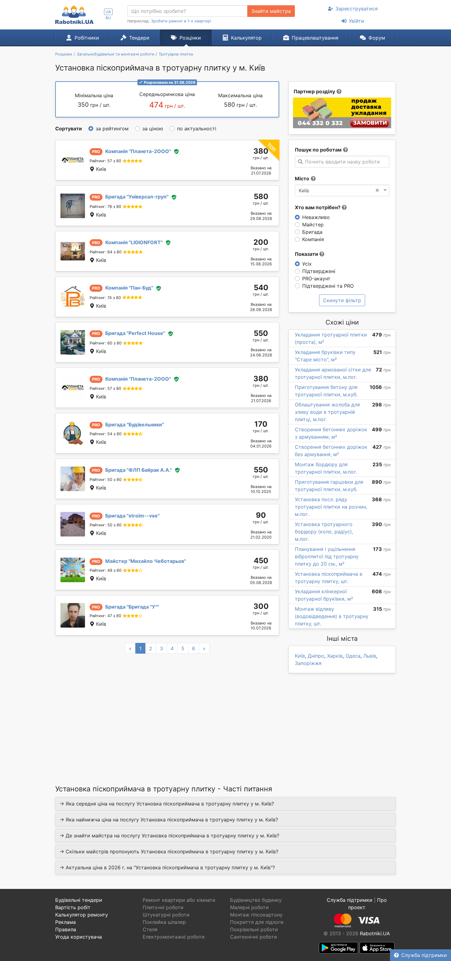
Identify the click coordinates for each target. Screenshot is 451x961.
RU (108, 18)
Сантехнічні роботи (253, 937)
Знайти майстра (271, 11)
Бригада (312, 232)
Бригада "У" (132, 607)
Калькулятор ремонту (81, 915)
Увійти (356, 21)
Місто (302, 178)
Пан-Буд (129, 288)
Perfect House (135, 333)
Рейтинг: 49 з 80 (105, 570)
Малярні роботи (249, 907)
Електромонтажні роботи (174, 937)
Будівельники (134, 424)
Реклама (65, 922)
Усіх (307, 264)
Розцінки (190, 38)
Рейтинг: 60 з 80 (105, 343)
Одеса (352, 656)
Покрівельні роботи (254, 929)
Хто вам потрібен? (318, 207)
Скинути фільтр (342, 300)
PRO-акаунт (316, 278)
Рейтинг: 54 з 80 (105, 434)
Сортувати (68, 128)
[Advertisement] (167, 711)
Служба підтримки (424, 955)
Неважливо (316, 217)
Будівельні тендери (78, 900)
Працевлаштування (315, 38)
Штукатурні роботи (166, 915)
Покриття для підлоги (256, 922)
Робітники (87, 38)
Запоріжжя (308, 663)
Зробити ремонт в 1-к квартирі (181, 21)
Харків (335, 656)
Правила (65, 929)
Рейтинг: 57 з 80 (105, 161)
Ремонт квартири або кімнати (179, 900)
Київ (300, 656)
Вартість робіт (73, 907)
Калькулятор (246, 38)
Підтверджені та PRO (328, 286)
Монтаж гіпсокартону (256, 915)
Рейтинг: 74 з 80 (105, 297)
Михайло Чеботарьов (145, 561)
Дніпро (316, 656)
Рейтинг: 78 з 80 (105, 206)
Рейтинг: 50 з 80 (105, 479)
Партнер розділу (314, 91)
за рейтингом (112, 128)
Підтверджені (318, 271)
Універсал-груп (136, 197)
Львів (369, 656)
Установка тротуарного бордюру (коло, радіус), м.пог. (324, 531)
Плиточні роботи (163, 907)
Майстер (313, 224)
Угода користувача (78, 937)
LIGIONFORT (134, 242)
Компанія (313, 239)
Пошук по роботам (318, 150)
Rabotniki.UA (375, 933)
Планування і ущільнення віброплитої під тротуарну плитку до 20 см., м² (327, 556)
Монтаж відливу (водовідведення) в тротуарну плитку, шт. (331, 616)
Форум (376, 38)
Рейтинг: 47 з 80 (105, 615)
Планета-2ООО (138, 151)
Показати (307, 254)
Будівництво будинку (256, 900)
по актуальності (196, 128)
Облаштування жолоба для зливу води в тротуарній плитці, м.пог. (327, 412)
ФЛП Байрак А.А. (138, 470)
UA (108, 12)
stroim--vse (132, 516)
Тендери (139, 38)
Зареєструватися (356, 9)
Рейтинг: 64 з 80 (105, 252)
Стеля (150, 929)
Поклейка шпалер (164, 922)
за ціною (152, 128)
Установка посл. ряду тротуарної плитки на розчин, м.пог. (331, 506)
